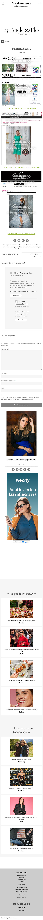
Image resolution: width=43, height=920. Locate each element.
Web (2, 388)
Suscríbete (21, 910)
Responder (16, 295)
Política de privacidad (21, 889)
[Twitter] (13, 469)
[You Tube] (28, 904)
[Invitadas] (21, 845)
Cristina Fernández (21, 273)
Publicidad (21, 877)
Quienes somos (21, 875)
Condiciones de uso (21, 887)
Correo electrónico (8, 381)
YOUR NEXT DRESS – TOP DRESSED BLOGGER (21, 167)
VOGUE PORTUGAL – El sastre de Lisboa (21, 108)
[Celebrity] (21, 785)
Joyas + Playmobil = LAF (11, 254)
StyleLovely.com (21, 3)
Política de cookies (21, 892)
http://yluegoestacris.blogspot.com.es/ (23, 291)
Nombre (4, 373)
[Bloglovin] (24, 469)
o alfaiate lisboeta (29, 247)
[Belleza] (21, 706)
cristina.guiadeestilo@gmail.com (21, 459)
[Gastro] (21, 677)
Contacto (21, 881)
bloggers (8, 245)
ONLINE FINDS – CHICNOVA (35, 255)
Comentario (5, 349)
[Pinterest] (21, 469)
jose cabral (18, 247)
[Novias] (21, 617)
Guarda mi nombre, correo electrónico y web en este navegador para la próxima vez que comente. (20, 398)
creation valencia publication (21, 245)
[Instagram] (28, 469)
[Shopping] (21, 756)
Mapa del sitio (22, 879)
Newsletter (21, 907)
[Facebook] (17, 469)
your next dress (25, 249)
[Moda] (21, 646)
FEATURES (10, 247)
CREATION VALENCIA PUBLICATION (21, 234)
